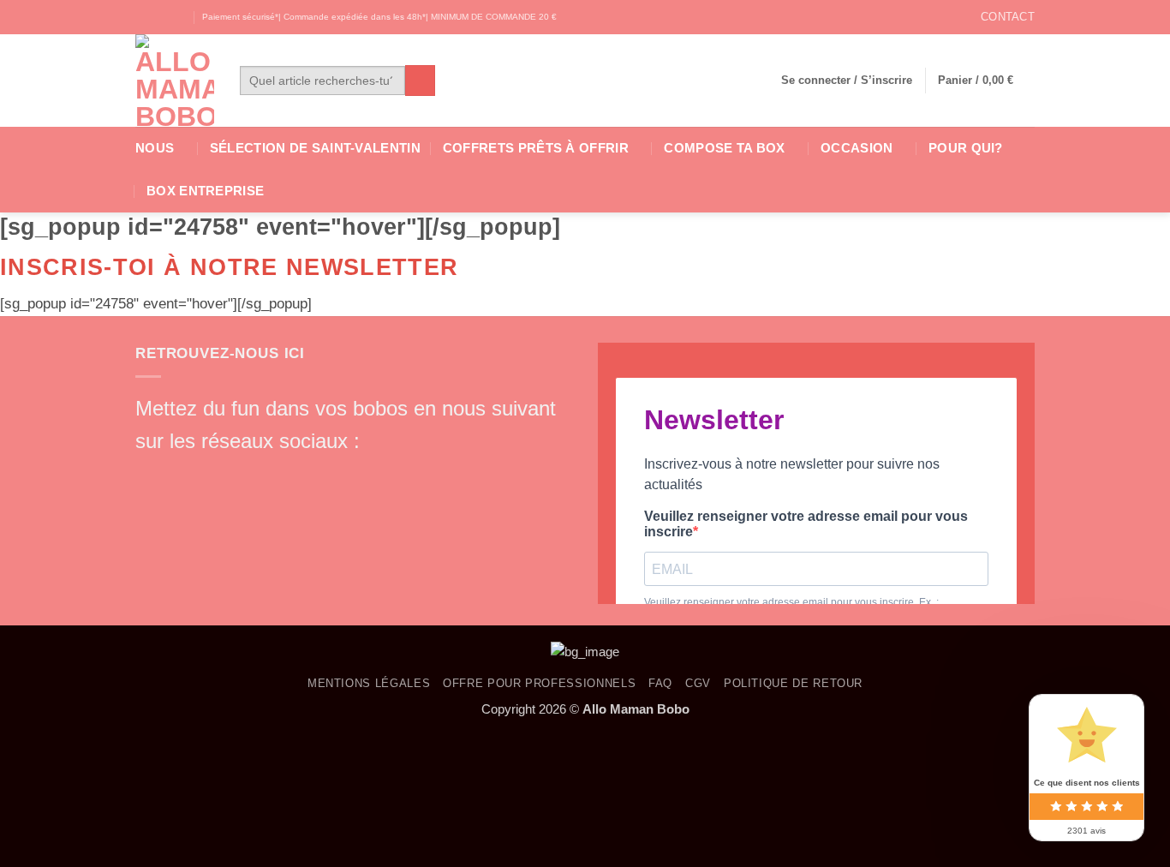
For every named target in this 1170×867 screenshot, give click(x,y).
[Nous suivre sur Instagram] (161, 17)
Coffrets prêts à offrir (536, 148)
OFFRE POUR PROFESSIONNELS (539, 683)
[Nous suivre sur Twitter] (178, 17)
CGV (698, 683)
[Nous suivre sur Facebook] (144, 17)
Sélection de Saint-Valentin (315, 148)
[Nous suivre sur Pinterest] (271, 473)
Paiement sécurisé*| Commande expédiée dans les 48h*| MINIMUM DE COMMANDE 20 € (379, 16)
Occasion (856, 148)
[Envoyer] (420, 80)
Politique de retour (793, 683)
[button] (846, 80)
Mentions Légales (368, 683)
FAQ (660, 683)
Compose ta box (724, 148)
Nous (154, 148)
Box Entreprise (205, 190)
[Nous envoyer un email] (241, 473)
